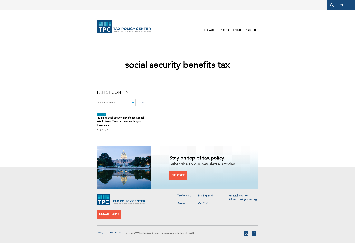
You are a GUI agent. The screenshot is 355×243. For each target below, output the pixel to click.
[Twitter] (246, 235)
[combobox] (116, 103)
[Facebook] (254, 235)
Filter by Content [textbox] (107, 103)
